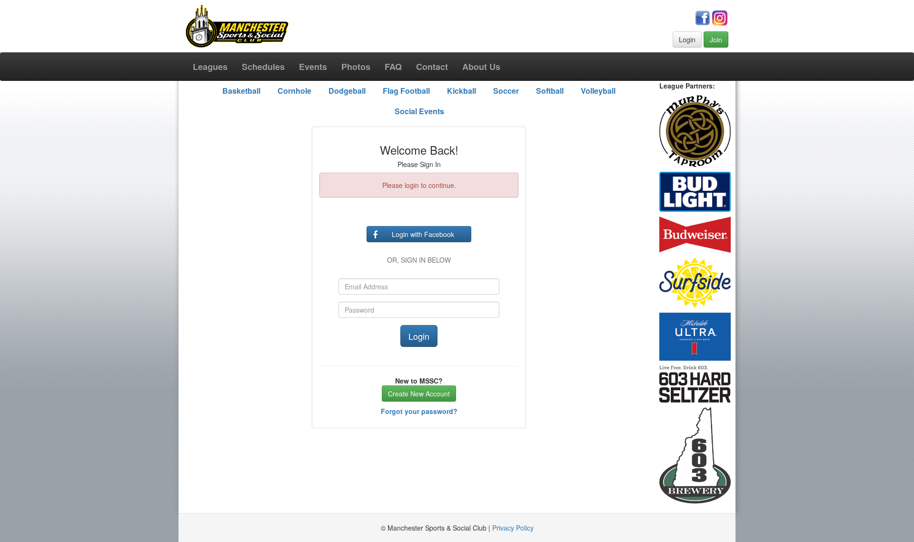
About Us (481, 66)
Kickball (461, 90)
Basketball (241, 90)
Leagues (210, 66)
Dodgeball (347, 90)
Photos (355, 66)
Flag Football (406, 90)
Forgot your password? (419, 411)
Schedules (263, 66)
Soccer (506, 90)
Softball (550, 90)
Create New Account (419, 393)
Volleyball (598, 90)
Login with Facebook (423, 234)
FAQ (393, 66)
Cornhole (294, 90)
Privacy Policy (513, 527)
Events (313, 66)
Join (716, 39)
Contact (432, 66)
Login (687, 39)
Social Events (419, 111)
